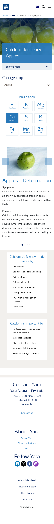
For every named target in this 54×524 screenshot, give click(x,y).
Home (5, 16)
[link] (12, 106)
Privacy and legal (27, 487)
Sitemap (27, 500)
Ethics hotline (27, 493)
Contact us (27, 413)
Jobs (27, 448)
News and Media (27, 443)
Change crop (12, 78)
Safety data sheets (27, 480)
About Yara (27, 438)
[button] (5, 161)
